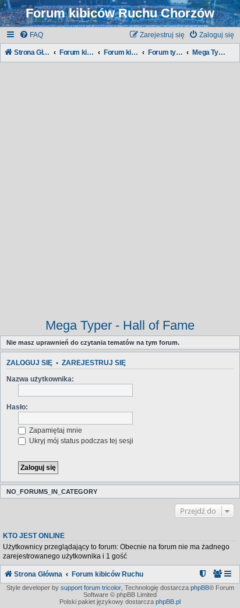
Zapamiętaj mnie (54, 430)
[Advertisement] (120, 185)
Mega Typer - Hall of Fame (120, 325)
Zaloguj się (29, 362)
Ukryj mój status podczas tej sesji (80, 441)
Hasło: (17, 407)
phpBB (199, 587)
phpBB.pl (168, 601)
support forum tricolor (91, 587)
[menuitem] (31, 35)
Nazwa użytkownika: (40, 379)
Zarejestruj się (94, 362)
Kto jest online (34, 535)
